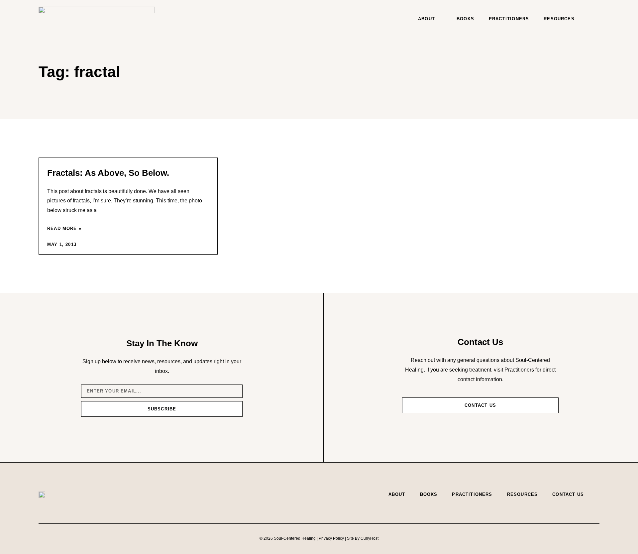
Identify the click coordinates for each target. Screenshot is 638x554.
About (426, 18)
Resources (559, 18)
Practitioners (509, 18)
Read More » (64, 228)
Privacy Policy (331, 538)
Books (465, 18)
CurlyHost (369, 538)
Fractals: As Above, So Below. (108, 173)
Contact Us (568, 494)
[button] (592, 19)
